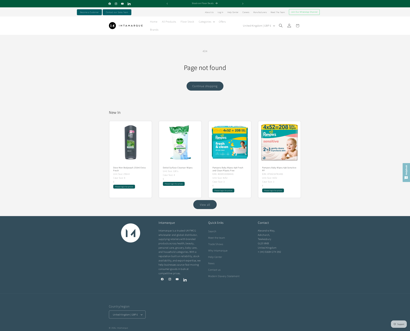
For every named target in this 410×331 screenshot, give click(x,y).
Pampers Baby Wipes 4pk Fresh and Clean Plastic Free (228, 169)
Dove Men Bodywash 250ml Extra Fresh (129, 169)
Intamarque (122, 328)
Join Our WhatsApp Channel (304, 12)
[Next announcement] (242, 3)
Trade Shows (215, 244)
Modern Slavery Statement (223, 276)
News (211, 263)
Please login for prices (124, 187)
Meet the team (216, 237)
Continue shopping (204, 86)
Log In (220, 12)
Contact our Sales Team (117, 12)
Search (212, 231)
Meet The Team (278, 12)
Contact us (214, 269)
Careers (245, 12)
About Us (209, 12)
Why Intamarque (218, 250)
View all (205, 204)
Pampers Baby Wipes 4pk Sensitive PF (279, 169)
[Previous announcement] (167, 3)
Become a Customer (89, 12)
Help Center (232, 12)
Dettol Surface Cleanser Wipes (178, 167)
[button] (207, 22)
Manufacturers (260, 12)
